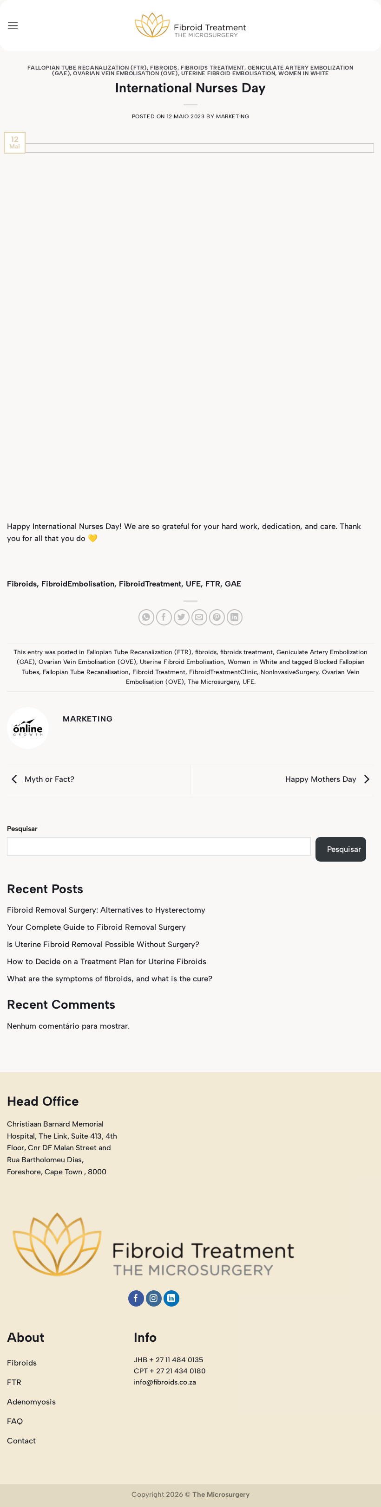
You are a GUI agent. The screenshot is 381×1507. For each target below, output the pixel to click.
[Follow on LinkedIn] (172, 1298)
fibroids (163, 67)
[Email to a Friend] (199, 617)
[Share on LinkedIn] (235, 617)
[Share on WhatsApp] (146, 617)
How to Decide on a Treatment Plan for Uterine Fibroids (106, 961)
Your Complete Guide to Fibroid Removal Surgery (96, 927)
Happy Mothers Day (322, 779)
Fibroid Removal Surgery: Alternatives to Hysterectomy (106, 910)
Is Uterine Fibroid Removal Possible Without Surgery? (103, 944)
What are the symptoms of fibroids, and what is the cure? (109, 978)
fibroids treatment (212, 67)
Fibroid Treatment (158, 672)
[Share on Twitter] (182, 617)
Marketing (232, 116)
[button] (13, 26)
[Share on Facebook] (164, 617)
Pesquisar (22, 828)
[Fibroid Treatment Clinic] (190, 25)
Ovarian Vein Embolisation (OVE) (125, 73)
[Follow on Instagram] (154, 1298)
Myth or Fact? (48, 779)
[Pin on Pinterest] (217, 617)
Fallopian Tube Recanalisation (86, 672)
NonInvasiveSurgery (289, 672)
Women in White (303, 73)
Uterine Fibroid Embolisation (228, 73)
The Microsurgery (213, 681)
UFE (248, 681)
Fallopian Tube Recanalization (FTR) (87, 67)
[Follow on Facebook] (136, 1298)
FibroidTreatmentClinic (223, 672)
